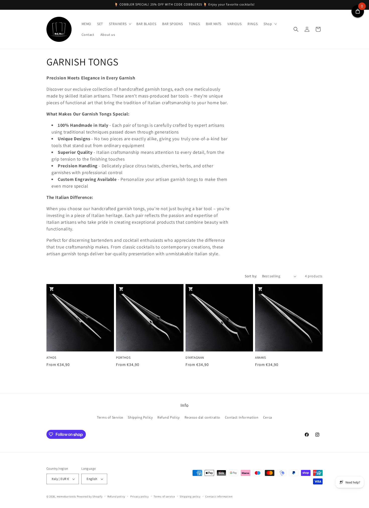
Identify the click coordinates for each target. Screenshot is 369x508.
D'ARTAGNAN (195, 358)
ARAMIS (260, 358)
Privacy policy (139, 496)
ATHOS (51, 358)
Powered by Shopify (90, 496)
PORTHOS (123, 358)
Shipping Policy (140, 417)
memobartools (66, 496)
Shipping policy (190, 496)
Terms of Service (110, 417)
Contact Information (241, 417)
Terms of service (164, 496)
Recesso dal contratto (202, 417)
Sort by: (251, 276)
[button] (119, 24)
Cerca (267, 417)
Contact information (218, 496)
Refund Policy (168, 417)
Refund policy (116, 496)
